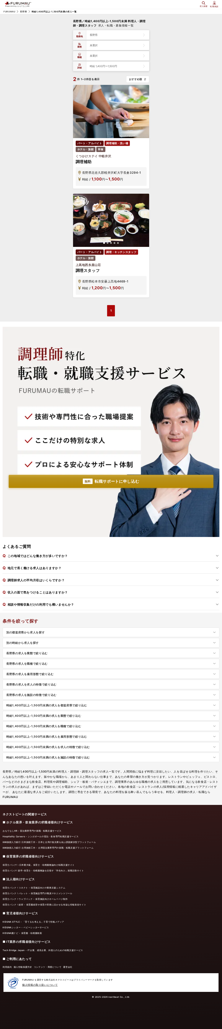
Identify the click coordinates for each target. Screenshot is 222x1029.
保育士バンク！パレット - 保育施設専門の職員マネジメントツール (37, 893)
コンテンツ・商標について (48, 967)
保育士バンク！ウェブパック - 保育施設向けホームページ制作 (35, 899)
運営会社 (67, 967)
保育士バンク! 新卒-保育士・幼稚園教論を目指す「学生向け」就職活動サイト (43, 870)
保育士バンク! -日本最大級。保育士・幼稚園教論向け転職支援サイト (39, 865)
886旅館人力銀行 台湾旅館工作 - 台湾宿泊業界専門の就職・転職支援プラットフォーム (48, 847)
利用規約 (7, 967)
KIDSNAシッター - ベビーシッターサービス (26, 927)
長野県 (23, 11)
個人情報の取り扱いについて (40, 984)
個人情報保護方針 (23, 967)
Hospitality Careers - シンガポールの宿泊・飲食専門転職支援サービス (40, 836)
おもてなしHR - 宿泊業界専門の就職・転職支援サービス (32, 830)
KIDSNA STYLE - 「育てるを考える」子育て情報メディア (33, 921)
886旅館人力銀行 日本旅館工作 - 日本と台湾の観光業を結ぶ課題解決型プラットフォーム (49, 842)
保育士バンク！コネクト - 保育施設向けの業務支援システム (34, 887)
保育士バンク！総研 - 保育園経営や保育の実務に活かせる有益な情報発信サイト (44, 904)
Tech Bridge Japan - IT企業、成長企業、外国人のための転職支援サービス (43, 950)
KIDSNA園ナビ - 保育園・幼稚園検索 (22, 933)
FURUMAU (9, 11)
